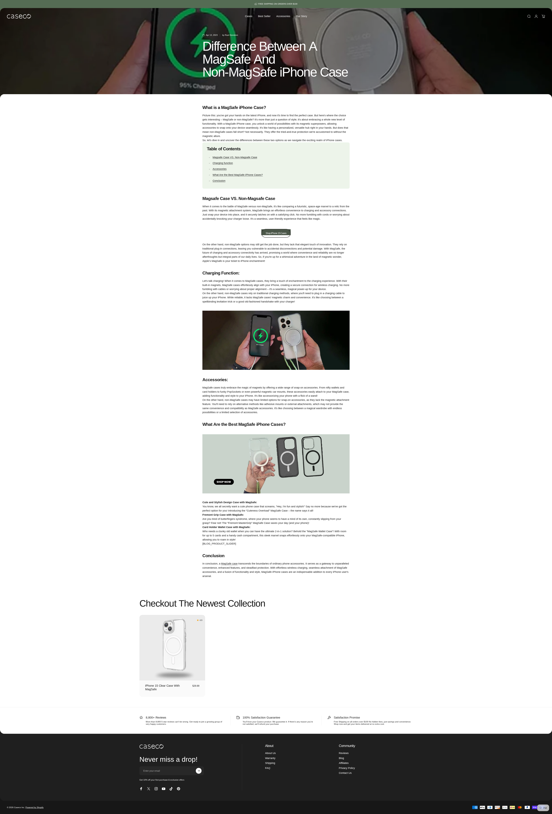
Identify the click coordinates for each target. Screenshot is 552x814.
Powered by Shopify (34, 807)
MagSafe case (229, 563)
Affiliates (344, 763)
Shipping (270, 763)
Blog (341, 758)
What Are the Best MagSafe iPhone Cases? (238, 174)
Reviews (344, 753)
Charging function (223, 163)
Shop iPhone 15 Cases (276, 233)
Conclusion (219, 180)
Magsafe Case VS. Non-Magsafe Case (235, 157)
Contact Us (345, 773)
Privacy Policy (347, 768)
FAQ (267, 768)
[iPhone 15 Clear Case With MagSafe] (172, 647)
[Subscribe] (199, 771)
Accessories (220, 169)
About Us (270, 753)
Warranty (270, 758)
